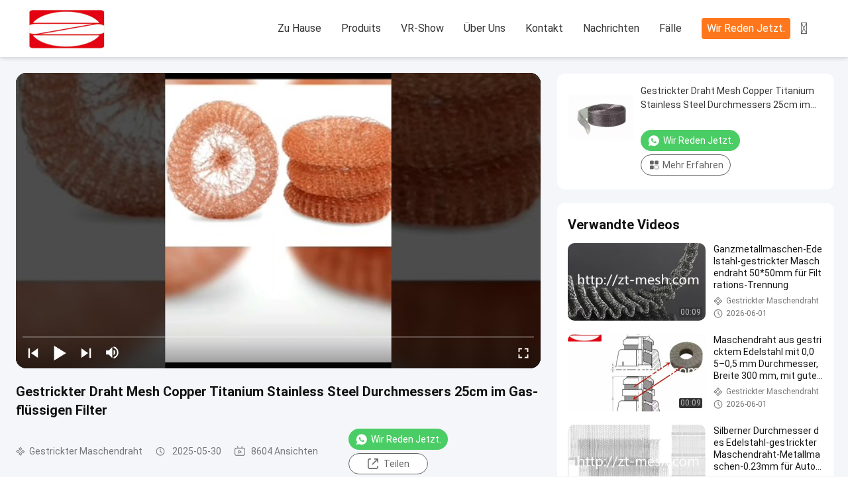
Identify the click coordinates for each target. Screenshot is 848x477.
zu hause (299, 28)
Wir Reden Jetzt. (746, 28)
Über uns (484, 28)
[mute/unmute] (112, 352)
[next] (86, 352)
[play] (278, 220)
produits (361, 28)
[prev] (33, 352)
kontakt (544, 28)
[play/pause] (59, 352)
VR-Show (422, 28)
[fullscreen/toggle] (523, 352)
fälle (670, 28)
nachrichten (611, 28)
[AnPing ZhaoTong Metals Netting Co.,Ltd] (99, 29)
